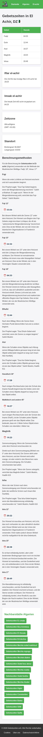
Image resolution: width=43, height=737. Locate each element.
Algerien (25, 4)
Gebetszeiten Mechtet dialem (18, 658)
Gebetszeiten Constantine (17, 694)
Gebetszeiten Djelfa (14, 713)
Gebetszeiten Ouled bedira (17, 676)
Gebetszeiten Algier (14, 688)
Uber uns (16, 733)
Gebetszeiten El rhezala (16, 633)
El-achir (36, 4)
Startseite (15, 4)
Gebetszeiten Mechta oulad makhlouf (21, 645)
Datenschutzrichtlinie (31, 733)
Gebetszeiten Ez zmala (15, 621)
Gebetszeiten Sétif (13, 707)
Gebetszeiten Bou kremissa (17, 627)
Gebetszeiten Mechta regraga (18, 651)
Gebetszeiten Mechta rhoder (18, 682)
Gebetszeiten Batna (14, 701)
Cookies (7, 733)
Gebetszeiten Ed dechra (16, 639)
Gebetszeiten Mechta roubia (17, 670)
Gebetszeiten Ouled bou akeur (18, 664)
